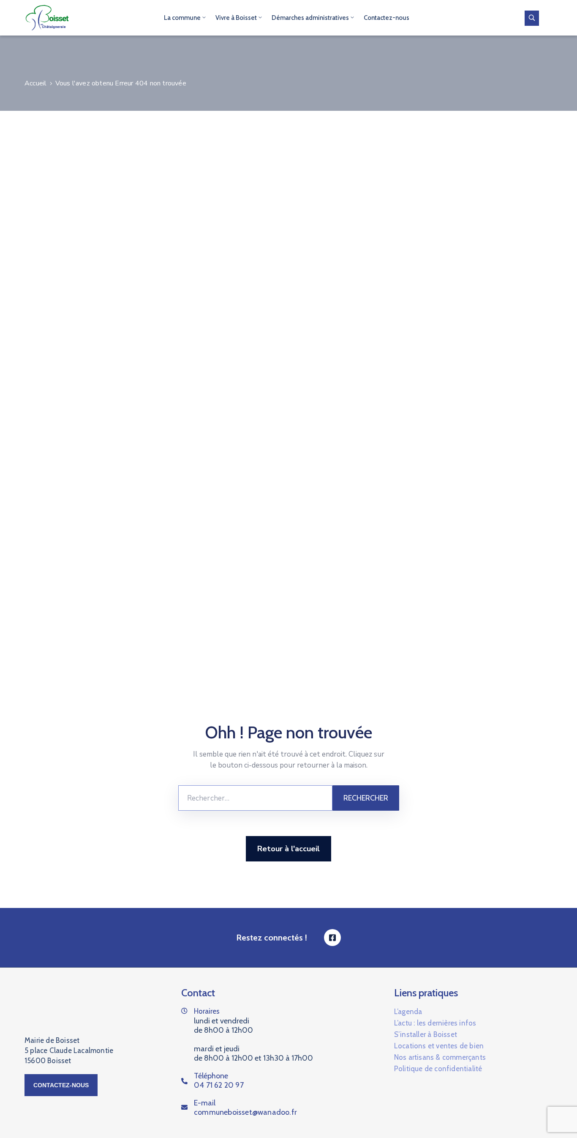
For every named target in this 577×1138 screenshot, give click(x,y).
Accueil (35, 83)
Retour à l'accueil (288, 849)
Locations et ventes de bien (439, 1046)
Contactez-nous (386, 18)
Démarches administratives (310, 18)
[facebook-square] (332, 937)
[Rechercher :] (255, 798)
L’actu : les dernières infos (435, 1023)
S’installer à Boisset (425, 1034)
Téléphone (219, 1080)
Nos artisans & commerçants (440, 1057)
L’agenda (408, 1011)
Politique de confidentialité (438, 1068)
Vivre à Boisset (236, 18)
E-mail (245, 1107)
